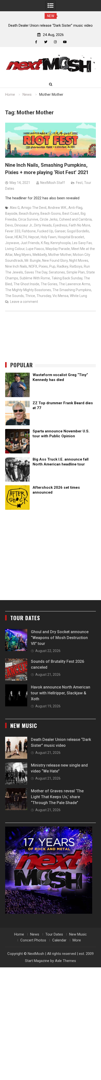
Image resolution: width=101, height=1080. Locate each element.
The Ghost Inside (26, 284)
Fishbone (29, 231)
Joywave (12, 243)
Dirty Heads (43, 225)
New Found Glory (55, 260)
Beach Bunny (29, 213)
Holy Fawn (48, 237)
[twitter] (45, 42)
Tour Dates (54, 934)
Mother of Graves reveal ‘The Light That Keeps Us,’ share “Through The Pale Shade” (57, 797)
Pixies (43, 266)
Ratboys (76, 266)
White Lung (78, 296)
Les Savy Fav (82, 243)
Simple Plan (75, 272)
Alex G (15, 208)
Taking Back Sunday (66, 278)
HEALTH (20, 237)
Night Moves (78, 260)
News (34, 934)
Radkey (62, 266)
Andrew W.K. (57, 208)
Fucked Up (45, 231)
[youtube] (65, 42)
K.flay (45, 243)
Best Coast (70, 213)
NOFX (33, 266)
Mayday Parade (58, 249)
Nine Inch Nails (16, 266)
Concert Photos (33, 940)
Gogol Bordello (78, 231)
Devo (9, 225)
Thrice (30, 296)
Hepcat (33, 237)
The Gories (49, 284)
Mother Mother (59, 255)
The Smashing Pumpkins (71, 290)
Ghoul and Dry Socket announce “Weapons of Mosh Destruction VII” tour (59, 637)
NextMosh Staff (52, 183)
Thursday (44, 296)
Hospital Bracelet (71, 237)
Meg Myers (22, 255)
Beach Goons (50, 213)
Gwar (9, 237)
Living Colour (15, 249)
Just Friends (30, 243)
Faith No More (79, 225)
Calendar (59, 940)
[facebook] (36, 42)
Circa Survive (28, 219)
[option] (50, 25)
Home (19, 934)
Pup (52, 266)
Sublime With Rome (35, 278)
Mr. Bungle (33, 260)
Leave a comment (24, 302)
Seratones (57, 272)
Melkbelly (40, 255)
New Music (78, 934)
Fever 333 (12, 231)
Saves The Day (36, 272)
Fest (79, 183)
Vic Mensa (60, 296)
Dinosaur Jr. (23, 225)
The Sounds (14, 296)
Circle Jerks (49, 219)
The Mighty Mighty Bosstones (28, 290)
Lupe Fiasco (35, 249)
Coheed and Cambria (75, 219)
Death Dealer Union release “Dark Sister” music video (50, 25)
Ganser (60, 231)
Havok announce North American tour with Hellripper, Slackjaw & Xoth (60, 693)
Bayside (11, 213)
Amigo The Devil (33, 208)
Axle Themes (65, 961)
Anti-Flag (75, 208)
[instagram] (55, 42)
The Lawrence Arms (74, 284)
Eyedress (60, 225)
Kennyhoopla (60, 243)
